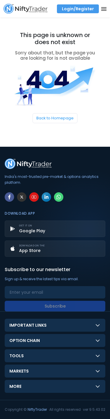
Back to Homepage (55, 118)
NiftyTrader (37, 409)
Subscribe (55, 306)
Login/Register (78, 9)
